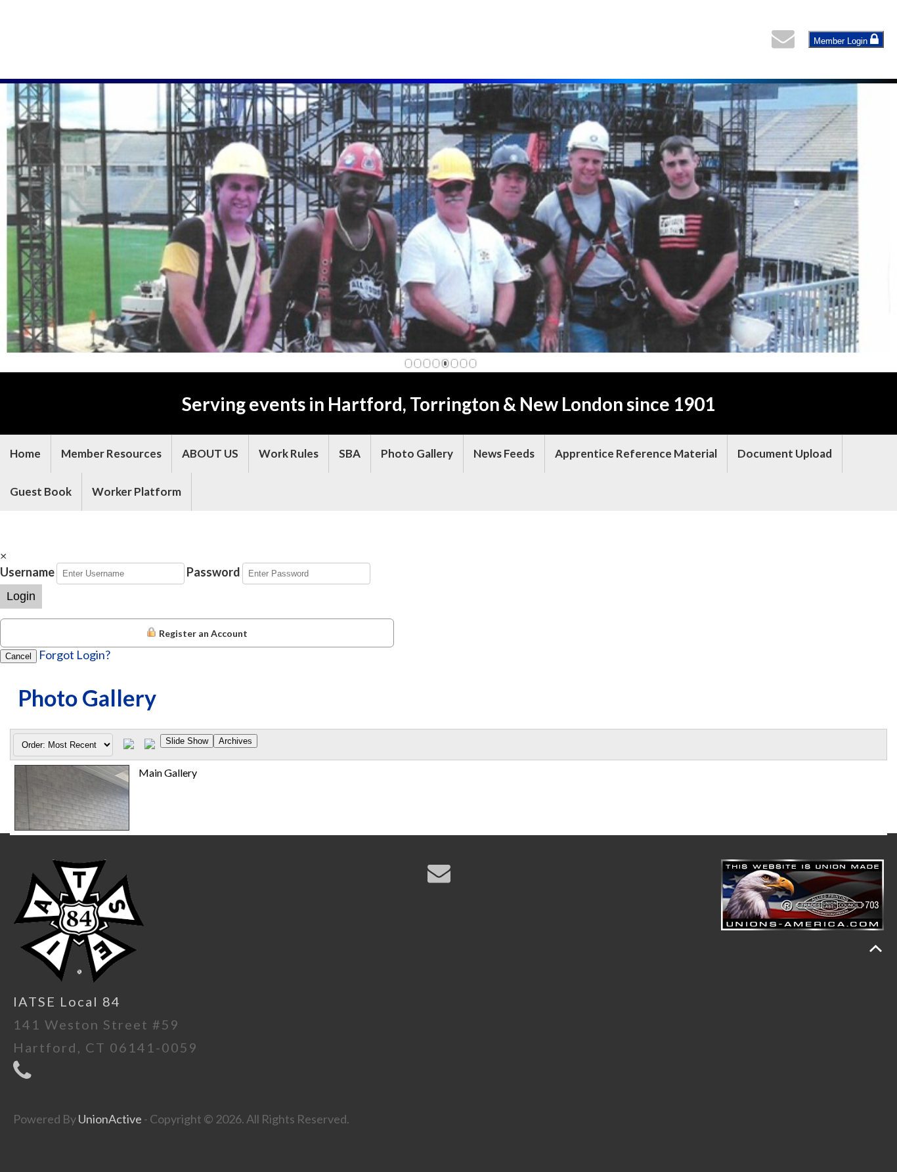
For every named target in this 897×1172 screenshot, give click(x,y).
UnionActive (110, 1119)
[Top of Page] (875, 948)
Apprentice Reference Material (636, 453)
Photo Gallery (417, 453)
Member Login (842, 41)
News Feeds (504, 453)
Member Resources (111, 453)
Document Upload (784, 453)
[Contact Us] (786, 42)
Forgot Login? (74, 654)
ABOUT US (210, 453)
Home (25, 453)
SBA (350, 453)
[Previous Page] (128, 744)
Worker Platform (136, 491)
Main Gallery (168, 772)
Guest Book (41, 491)
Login (21, 596)
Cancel (18, 656)
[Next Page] (149, 744)
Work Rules (288, 453)
